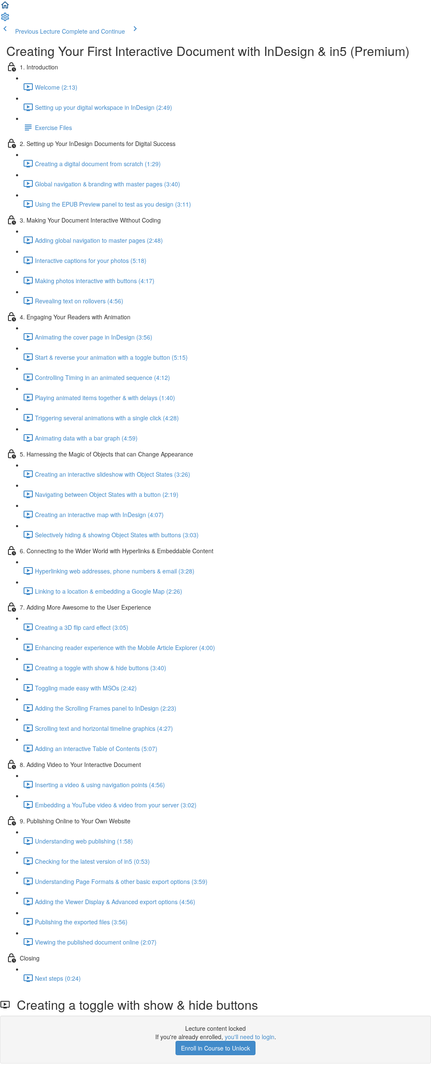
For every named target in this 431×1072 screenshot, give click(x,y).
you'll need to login (249, 1036)
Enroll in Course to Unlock (215, 1048)
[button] (5, 7)
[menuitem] (5, 19)
